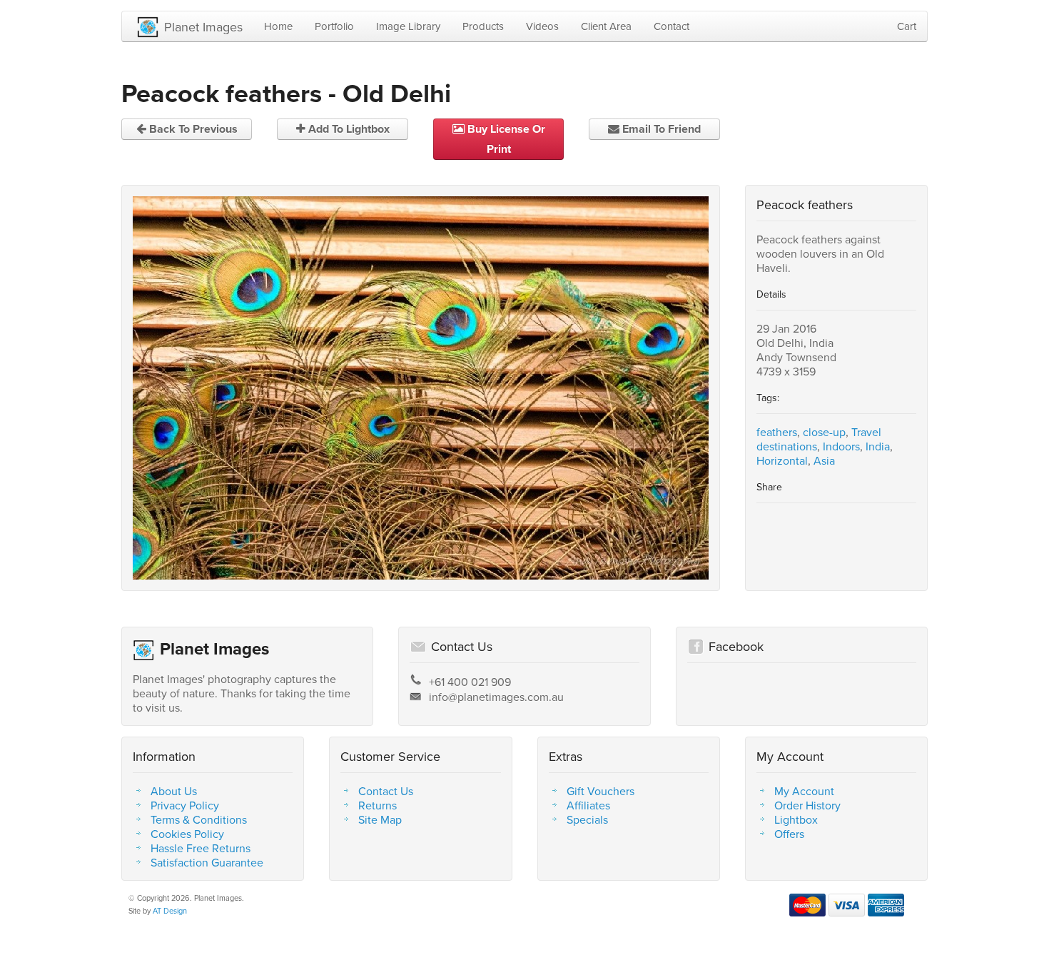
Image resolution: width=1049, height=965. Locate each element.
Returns (377, 805)
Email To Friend (660, 129)
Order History (807, 805)
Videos (542, 26)
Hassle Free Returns (200, 848)
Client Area (606, 26)
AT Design (170, 910)
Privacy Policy (185, 805)
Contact (671, 26)
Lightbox (796, 819)
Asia (824, 460)
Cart (906, 26)
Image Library (408, 26)
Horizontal (782, 460)
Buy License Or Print (505, 139)
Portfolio (334, 26)
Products (483, 26)
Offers (789, 834)
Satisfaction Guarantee (207, 862)
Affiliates (588, 805)
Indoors (841, 446)
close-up (824, 432)
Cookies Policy (187, 834)
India (878, 446)
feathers (776, 432)
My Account (804, 791)
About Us (174, 791)
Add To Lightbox (347, 129)
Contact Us (385, 791)
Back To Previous (192, 129)
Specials (587, 819)
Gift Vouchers (600, 791)
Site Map (380, 819)
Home (278, 26)
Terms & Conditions (199, 819)
